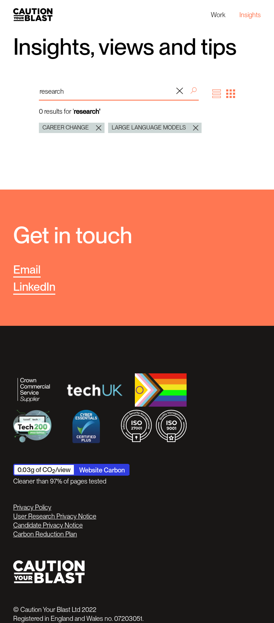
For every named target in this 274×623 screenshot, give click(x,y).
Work (218, 15)
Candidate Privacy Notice (48, 525)
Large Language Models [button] (149, 127)
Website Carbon (102, 470)
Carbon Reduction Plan (45, 534)
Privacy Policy (32, 507)
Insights (250, 15)
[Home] (32, 14)
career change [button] (65, 127)
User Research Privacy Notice (54, 516)
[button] (216, 93)
